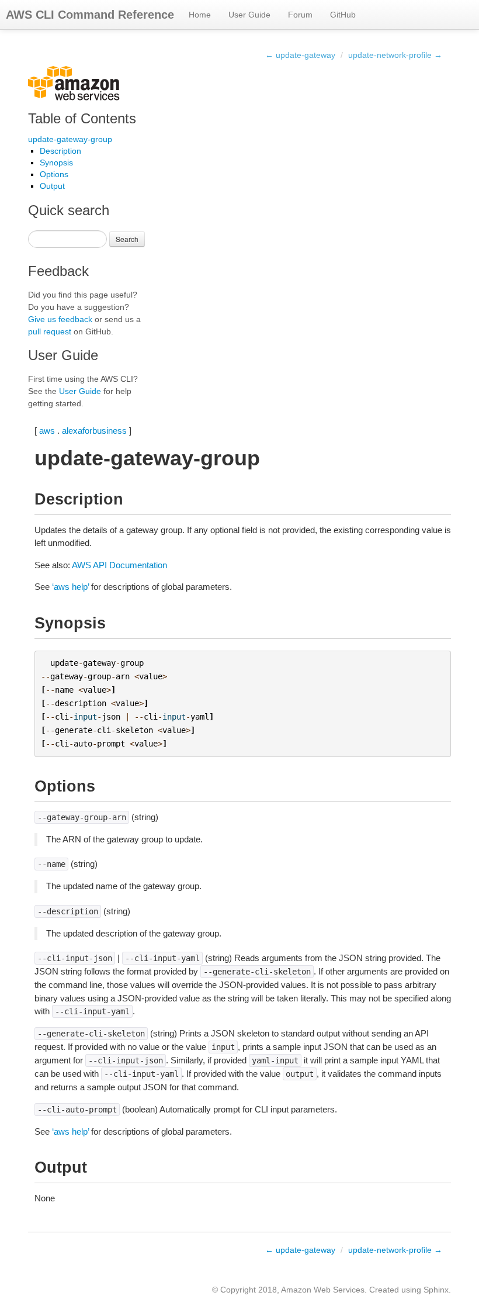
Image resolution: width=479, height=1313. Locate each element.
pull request (49, 331)
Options (54, 174)
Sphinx (436, 1289)
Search (127, 239)
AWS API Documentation (119, 565)
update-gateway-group (70, 139)
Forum (300, 14)
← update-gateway (300, 55)
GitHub (343, 14)
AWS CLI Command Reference (90, 14)
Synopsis (56, 162)
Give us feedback (60, 319)
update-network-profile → (395, 55)
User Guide (249, 14)
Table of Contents (82, 118)
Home (200, 14)
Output (52, 186)
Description (60, 151)
